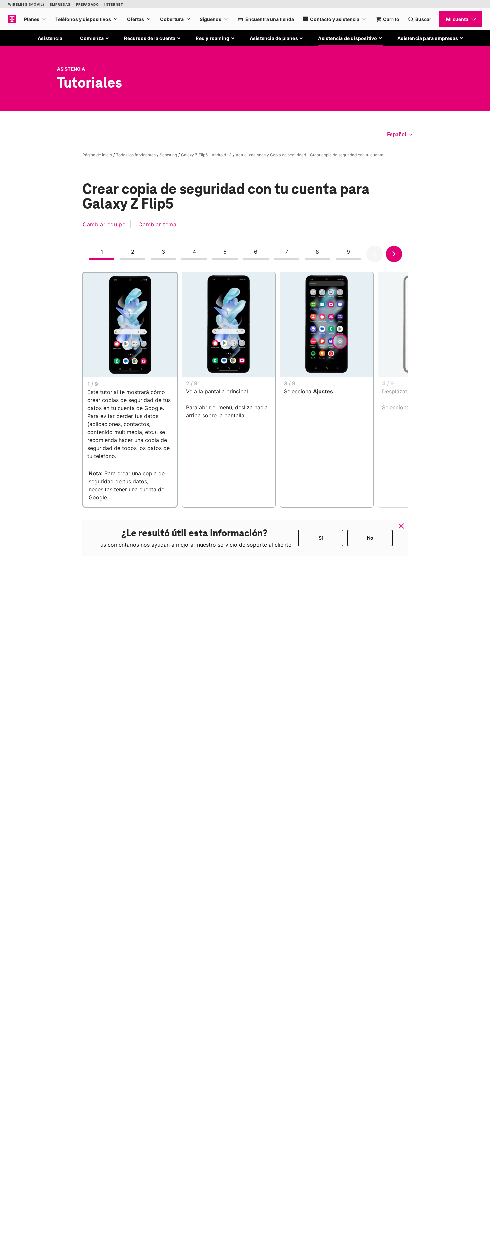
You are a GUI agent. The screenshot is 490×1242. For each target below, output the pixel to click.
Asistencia (50, 38)
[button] (94, 38)
